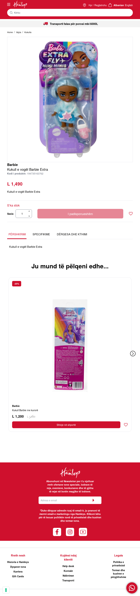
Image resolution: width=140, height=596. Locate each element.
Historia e (18, 562)
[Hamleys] (84, 5)
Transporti (68, 580)
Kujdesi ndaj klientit (68, 557)
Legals (118, 555)
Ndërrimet (68, 575)
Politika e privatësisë (118, 563)
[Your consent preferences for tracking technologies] (6, 590)
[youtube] (83, 532)
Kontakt (68, 570)
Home (10, 32)
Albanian (119, 5)
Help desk (68, 566)
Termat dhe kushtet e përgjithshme (118, 573)
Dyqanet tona (18, 566)
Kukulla (27, 32)
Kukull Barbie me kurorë (25, 410)
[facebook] (57, 532)
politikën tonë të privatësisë (70, 517)
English (129, 5)
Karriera (18, 571)
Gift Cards (18, 576)
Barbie (12, 164)
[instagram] (70, 532)
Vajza (19, 32)
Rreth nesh (18, 555)
